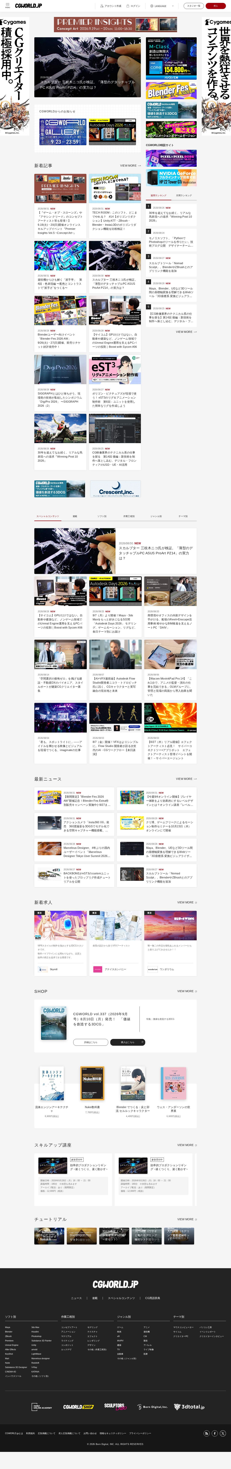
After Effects (10, 1349)
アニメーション (68, 1332)
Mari (7, 1358)
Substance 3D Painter (41, 1341)
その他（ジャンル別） (127, 1358)
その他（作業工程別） (97, 1349)
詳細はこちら (90, 1042)
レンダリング (93, 1341)
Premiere (9, 1341)
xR (118, 1336)
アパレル (148, 1345)
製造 (146, 1341)
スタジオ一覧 (193, 6)
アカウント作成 (113, 6)
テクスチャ (92, 1332)
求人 (216, 6)
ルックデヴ (66, 1349)
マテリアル (66, 1336)
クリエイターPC (180, 1336)
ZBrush (8, 1336)
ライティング (67, 1341)
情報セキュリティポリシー (113, 1433)
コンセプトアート (69, 1327)
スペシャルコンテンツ (121, 1298)
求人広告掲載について (69, 1433)
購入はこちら (128, 1042)
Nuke (7, 1363)
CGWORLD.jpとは (14, 1433)
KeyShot (9, 1354)
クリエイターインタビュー (212, 1336)
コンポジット (67, 1345)
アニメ (147, 1327)
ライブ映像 (149, 1349)
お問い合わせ (90, 1433)
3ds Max (35, 1327)
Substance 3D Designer (16, 1367)
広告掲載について (46, 1433)
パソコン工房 (206, 1327)
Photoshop (36, 1336)
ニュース (76, 1298)
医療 (146, 1354)
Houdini (35, 1332)
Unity (33, 1345)
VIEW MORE (128, 165)
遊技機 (147, 1332)
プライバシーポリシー (140, 1433)
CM (145, 1336)
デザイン (91, 1345)
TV (118, 1349)
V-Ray (34, 1367)
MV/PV (120, 1341)
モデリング (92, 1327)
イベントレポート (208, 1332)
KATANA (35, 1372)
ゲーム (120, 1327)
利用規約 (30, 1433)
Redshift (35, 1363)
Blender (8, 1332)
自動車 (120, 1354)
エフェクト (92, 1336)
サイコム (177, 1332)
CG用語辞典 (152, 1298)
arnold (34, 1349)
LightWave (36, 1354)
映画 (119, 1332)
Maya (7, 1327)
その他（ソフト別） (40, 1376)
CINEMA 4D (10, 1372)
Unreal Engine (11, 1345)
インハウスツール (13, 1376)
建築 (119, 1345)
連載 (95, 1298)
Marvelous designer (40, 1358)
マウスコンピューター (183, 1327)
